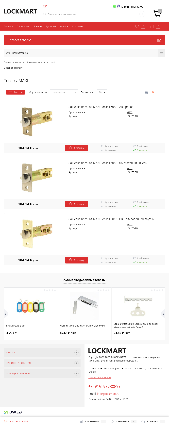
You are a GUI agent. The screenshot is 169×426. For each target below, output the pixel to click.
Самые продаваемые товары (84, 280)
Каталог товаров (19, 40)
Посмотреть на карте (99, 377)
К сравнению (111, 150)
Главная (8, 26)
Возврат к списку (13, 67)
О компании (23, 26)
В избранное (143, 146)
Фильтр (18, 92)
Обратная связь (18, 421)
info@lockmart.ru (108, 393)
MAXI (129, 112)
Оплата (64, 26)
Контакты (77, 26)
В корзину (78, 148)
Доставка (51, 26)
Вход (44, 6)
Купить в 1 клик (112, 146)
